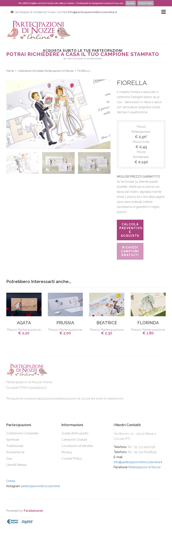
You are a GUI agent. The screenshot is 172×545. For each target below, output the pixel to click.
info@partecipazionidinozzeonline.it (138, 462)
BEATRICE (106, 322)
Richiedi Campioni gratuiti (130, 251)
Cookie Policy (145, 3)
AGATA (24, 322)
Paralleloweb (33, 510)
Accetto (130, 3)
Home (10, 70)
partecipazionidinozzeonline (40, 486)
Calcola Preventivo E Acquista (131, 230)
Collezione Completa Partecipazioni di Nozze (45, 70)
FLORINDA (148, 322)
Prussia (65, 322)
